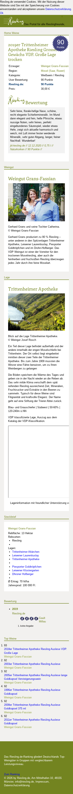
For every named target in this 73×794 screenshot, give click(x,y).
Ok (1, 13)
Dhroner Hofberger (22, 574)
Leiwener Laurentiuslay (25, 555)
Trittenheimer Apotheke (33, 289)
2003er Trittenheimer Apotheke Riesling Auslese (32, 663)
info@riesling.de (24, 781)
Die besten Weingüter (25, 750)
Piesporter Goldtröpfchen (26, 566)
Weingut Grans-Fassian (55, 66)
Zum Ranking (12, 774)
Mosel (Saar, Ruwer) (53, 70)
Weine (15, 33)
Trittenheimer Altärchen (25, 551)
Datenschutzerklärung (58, 9)
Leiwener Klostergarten (25, 570)
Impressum (42, 781)
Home (7, 33)
